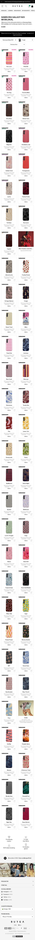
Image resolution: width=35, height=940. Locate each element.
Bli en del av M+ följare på (19, 858)
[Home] (17, 6)
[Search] (6, 6)
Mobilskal (4, 10)
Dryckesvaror (26, 10)
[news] (29, 6)
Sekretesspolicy (21, 931)
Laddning (10, 10)
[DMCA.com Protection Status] (17, 936)
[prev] (1, 1)
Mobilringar (17, 10)
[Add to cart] (14, 71)
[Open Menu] (2, 6)
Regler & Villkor (13, 931)
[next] (33, 1)
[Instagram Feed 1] (18, 870)
